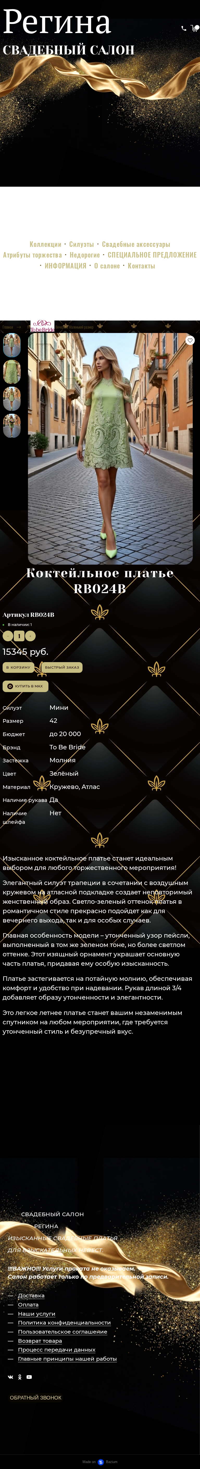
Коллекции (45, 244)
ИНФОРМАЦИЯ (66, 265)
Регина (57, 20)
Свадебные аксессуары (136, 244)
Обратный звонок (35, 1398)
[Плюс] (30, 636)
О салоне (107, 265)
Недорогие (85, 254)
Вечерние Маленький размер (74, 327)
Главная (8, 327)
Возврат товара (40, 1341)
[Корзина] (193, 28)
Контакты (141, 265)
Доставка (31, 1295)
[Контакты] (184, 28)
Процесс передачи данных (56, 1349)
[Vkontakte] (10, 1377)
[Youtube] (29, 1377)
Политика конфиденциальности (64, 1322)
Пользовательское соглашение (62, 1331)
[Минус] (8, 636)
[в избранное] (190, 340)
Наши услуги (36, 1313)
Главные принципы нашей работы (67, 1358)
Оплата (28, 1304)
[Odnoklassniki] (19, 1377)
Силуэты (81, 244)
